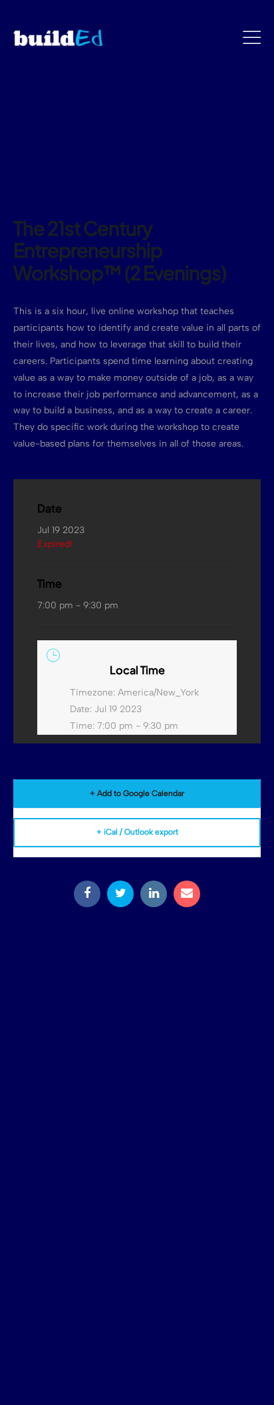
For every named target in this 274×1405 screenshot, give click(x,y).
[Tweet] (120, 894)
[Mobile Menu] (252, 38)
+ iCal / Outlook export (137, 832)
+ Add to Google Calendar (137, 793)
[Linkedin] (153, 894)
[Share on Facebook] (87, 894)
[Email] (187, 894)
